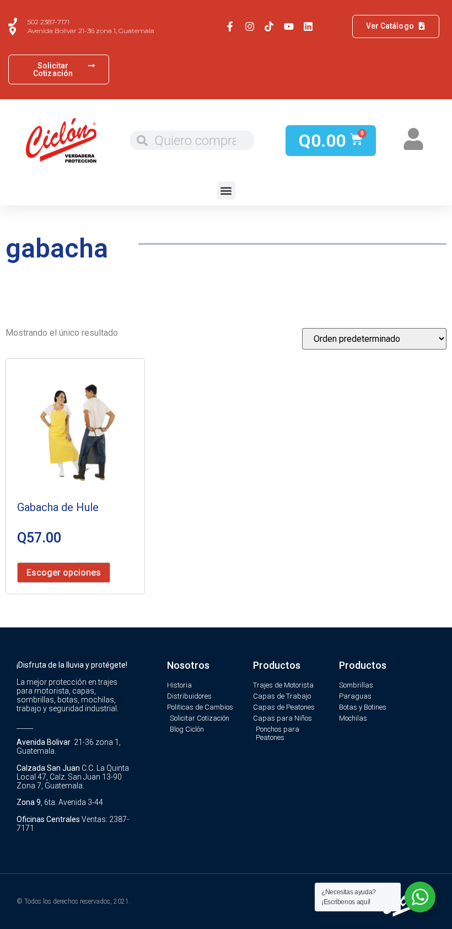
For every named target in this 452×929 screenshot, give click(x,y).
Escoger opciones (63, 572)
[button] (226, 190)
